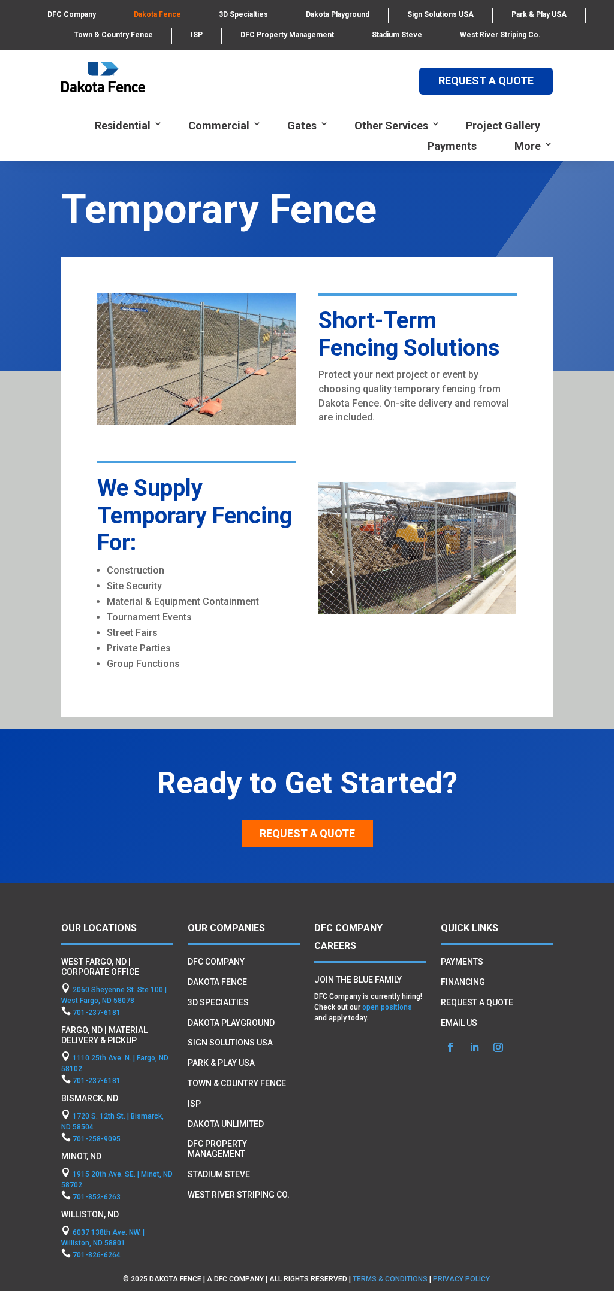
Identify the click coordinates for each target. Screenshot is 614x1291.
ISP (197, 35)
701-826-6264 (97, 1255)
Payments (452, 146)
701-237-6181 (97, 1012)
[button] (503, 571)
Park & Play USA (539, 14)
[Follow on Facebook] (450, 1047)
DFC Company (71, 14)
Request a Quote (307, 833)
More (527, 146)
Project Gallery (503, 125)
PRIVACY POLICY (462, 1279)
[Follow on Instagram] (498, 1047)
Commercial (218, 125)
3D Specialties (243, 14)
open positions (387, 1007)
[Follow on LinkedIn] (474, 1047)
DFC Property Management (287, 35)
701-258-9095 (97, 1139)
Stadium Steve (397, 35)
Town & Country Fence (113, 35)
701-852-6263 (97, 1197)
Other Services (391, 125)
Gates (302, 125)
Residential (123, 125)
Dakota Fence (157, 14)
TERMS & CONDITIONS (390, 1279)
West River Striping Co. (500, 35)
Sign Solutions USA (440, 14)
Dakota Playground (337, 14)
